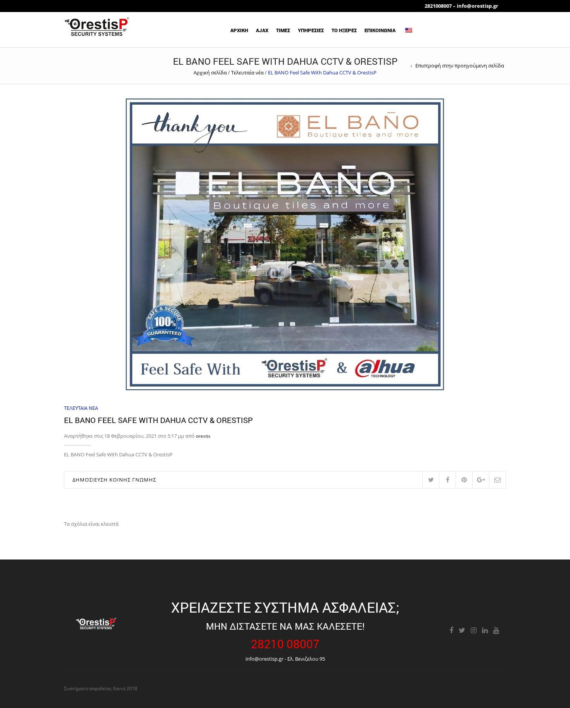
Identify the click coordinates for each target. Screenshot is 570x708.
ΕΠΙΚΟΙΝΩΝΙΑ (380, 30)
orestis (203, 436)
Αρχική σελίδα (210, 72)
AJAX (262, 30)
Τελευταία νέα (247, 72)
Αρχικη (239, 30)
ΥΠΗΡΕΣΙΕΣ (311, 30)
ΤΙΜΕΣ (283, 30)
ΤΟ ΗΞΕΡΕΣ (344, 30)
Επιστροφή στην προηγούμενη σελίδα (459, 65)
